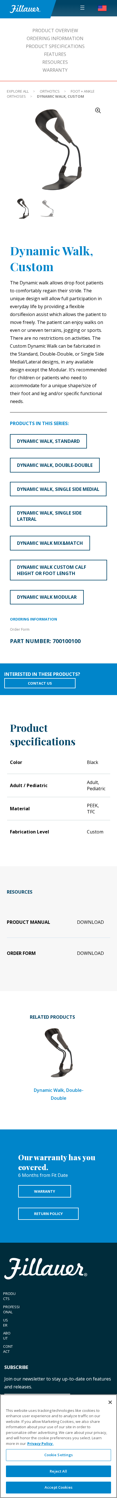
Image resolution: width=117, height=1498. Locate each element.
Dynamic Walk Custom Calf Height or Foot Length (51, 570)
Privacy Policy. (40, 1443)
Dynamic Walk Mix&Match (50, 543)
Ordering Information (55, 38)
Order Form (20, 629)
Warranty (55, 70)
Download (90, 922)
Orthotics (50, 91)
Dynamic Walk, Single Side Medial (58, 489)
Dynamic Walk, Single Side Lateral (49, 516)
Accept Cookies (58, 1487)
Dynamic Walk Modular (47, 597)
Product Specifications (55, 46)
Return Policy (48, 1213)
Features (55, 54)
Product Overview (55, 30)
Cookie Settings (58, 1454)
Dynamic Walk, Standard (48, 441)
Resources (55, 62)
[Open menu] (82, 7)
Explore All (18, 91)
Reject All (58, 1471)
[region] (58, 1446)
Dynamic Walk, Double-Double (55, 465)
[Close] (110, 1402)
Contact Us (40, 683)
